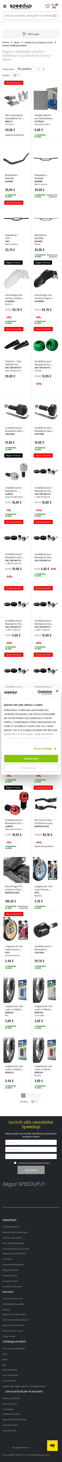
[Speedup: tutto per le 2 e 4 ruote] (21, 6)
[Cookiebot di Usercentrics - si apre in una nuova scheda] (39, 692)
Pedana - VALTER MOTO (13, 363)
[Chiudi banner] (57, 692)
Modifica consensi (12, 1286)
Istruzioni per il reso (12, 1330)
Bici (4, 1365)
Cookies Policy (10, 1281)
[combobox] (31, 16)
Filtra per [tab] (34, 34)
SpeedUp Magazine (13, 1264)
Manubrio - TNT (12, 236)
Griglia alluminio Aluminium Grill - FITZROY (43, 118)
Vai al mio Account (12, 1298)
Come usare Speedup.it (15, 1319)
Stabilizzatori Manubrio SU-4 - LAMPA (14, 823)
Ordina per (8, 69)
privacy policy (45, 1163)
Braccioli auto (9, 1403)
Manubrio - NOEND (12, 176)
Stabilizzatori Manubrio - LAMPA (13, 491)
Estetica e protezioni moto (39, 42)
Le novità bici (9, 1380)
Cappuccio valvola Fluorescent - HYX (44, 889)
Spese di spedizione (13, 1325)
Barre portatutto (11, 1398)
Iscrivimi (31, 1170)
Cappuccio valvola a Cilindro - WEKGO (14, 1009)
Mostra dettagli (43, 748)
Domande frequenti (13, 1304)
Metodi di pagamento (14, 1314)
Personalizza (29, 767)
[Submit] (55, 15)
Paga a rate (8, 1336)
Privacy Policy (9, 1275)
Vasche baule (10, 1425)
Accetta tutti (31, 758)
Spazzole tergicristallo (14, 1419)
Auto (4, 1354)
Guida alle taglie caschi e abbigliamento (24, 1386)
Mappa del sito (10, 1270)
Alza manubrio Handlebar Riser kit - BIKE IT (14, 118)
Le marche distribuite (13, 1348)
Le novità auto (9, 1369)
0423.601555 (19, 1253)
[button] (47, 6)
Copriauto (7, 1409)
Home (5, 42)
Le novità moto (10, 1375)
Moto (17, 42)
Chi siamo (7, 1259)
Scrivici (6, 1309)
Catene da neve (11, 1414)
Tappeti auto (9, 1430)
